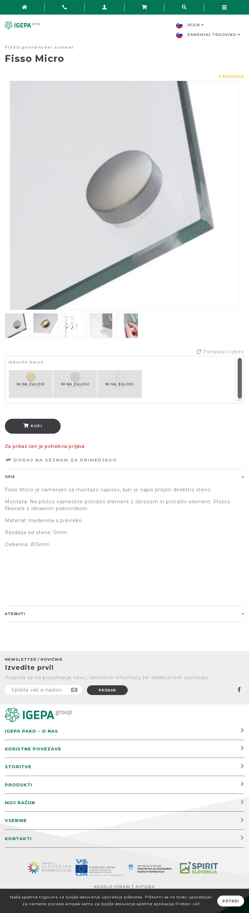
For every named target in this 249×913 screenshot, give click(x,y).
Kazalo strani (112, 886)
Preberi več (187, 903)
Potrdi (230, 901)
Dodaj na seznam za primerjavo (64, 459)
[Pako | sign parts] (38, 715)
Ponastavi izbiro (223, 352)
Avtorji (145, 886)
